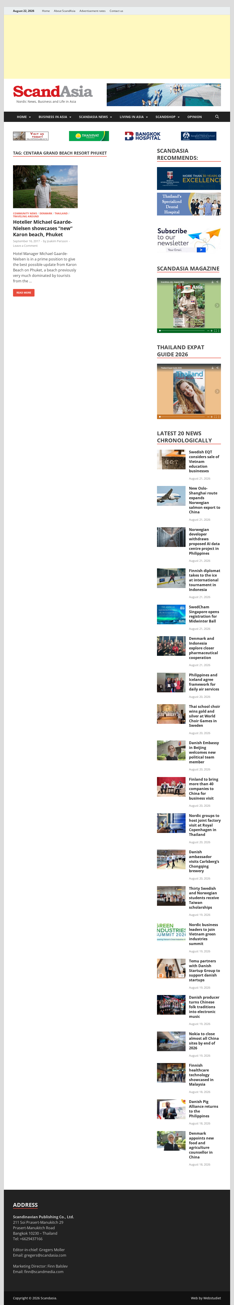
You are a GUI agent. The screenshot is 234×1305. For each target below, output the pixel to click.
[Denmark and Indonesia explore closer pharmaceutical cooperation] (171, 638)
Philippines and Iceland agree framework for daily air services (204, 682)
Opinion (194, 117)
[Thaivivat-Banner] (89, 139)
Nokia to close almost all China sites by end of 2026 (204, 1040)
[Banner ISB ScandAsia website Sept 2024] (164, 104)
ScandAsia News (93, 117)
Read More (22, 291)
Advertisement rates (93, 11)
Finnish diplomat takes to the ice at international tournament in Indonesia (204, 580)
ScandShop (166, 117)
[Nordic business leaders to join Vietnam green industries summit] (171, 925)
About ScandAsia (64, 11)
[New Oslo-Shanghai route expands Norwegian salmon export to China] (171, 488)
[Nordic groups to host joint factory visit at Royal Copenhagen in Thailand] (171, 816)
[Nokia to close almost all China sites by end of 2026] (171, 1034)
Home (46, 11)
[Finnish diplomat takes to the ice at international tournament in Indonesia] (171, 571)
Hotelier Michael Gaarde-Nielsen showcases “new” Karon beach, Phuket (42, 228)
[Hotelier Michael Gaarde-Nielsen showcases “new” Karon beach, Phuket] (45, 187)
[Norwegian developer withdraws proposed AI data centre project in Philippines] (171, 530)
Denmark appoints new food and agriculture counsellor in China (201, 1145)
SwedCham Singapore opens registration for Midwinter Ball (204, 614)
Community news (25, 213)
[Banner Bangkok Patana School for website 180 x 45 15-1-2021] (198, 139)
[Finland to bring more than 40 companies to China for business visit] (171, 779)
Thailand (61, 213)
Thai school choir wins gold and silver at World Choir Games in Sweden (204, 716)
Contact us (116, 11)
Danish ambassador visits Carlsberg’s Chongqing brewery (204, 861)
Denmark (46, 213)
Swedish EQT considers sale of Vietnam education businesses (204, 461)
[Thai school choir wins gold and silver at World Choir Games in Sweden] (171, 706)
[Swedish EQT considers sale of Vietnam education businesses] (171, 452)
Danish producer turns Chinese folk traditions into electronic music (204, 1007)
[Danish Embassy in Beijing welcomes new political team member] (171, 743)
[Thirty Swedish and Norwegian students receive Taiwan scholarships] (171, 888)
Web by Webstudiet (206, 1298)
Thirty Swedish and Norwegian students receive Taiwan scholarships (204, 898)
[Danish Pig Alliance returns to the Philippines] (171, 1102)
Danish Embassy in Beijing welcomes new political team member (204, 752)
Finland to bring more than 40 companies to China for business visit (203, 789)
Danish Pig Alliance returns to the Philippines (203, 1108)
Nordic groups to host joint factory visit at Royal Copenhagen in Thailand (205, 825)
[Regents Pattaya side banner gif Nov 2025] (191, 188)
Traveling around (26, 216)
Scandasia (48, 1298)
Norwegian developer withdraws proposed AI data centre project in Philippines (204, 541)
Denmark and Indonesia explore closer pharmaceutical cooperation (203, 648)
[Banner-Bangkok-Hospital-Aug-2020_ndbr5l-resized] (142, 139)
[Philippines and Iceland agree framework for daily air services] (171, 675)
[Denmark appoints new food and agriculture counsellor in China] (171, 1133)
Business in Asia (53, 117)
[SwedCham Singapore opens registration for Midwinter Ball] (171, 607)
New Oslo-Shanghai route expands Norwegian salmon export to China (204, 500)
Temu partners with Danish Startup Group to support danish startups (204, 970)
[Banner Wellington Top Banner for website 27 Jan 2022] (30, 139)
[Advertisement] (117, 47)
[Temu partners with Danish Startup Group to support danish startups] (171, 961)
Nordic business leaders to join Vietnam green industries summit (203, 934)
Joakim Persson (57, 241)
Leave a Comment (25, 246)
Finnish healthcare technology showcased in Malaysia (201, 1075)
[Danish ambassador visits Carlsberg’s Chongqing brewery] (171, 852)
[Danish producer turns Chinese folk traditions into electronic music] (171, 997)
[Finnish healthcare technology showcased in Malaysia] (171, 1065)
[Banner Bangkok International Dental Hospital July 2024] (191, 214)
